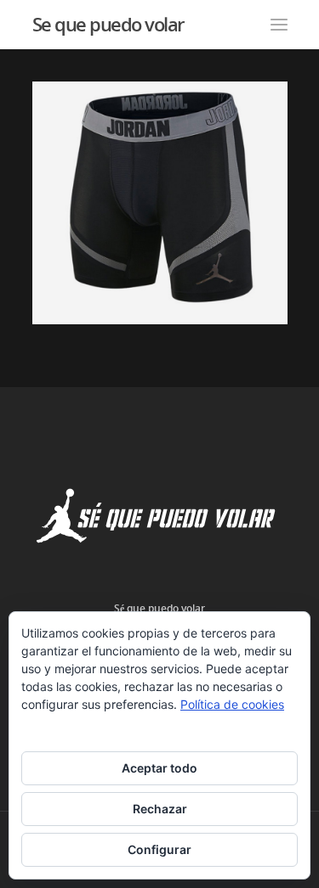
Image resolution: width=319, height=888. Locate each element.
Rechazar (160, 808)
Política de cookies (232, 704)
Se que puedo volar (108, 23)
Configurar (159, 849)
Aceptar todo (159, 768)
